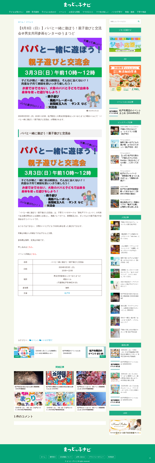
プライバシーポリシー (96, 457)
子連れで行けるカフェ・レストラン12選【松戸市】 (128, 131)
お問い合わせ (80, 457)
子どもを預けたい (16, 12)
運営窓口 (53, 457)
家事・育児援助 (32, 12)
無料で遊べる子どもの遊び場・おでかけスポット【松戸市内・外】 (129, 144)
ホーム (20, 22)
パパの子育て (117, 12)
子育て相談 (141, 12)
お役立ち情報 (74, 12)
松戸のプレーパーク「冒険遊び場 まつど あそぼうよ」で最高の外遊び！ (129, 176)
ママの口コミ (87, 12)
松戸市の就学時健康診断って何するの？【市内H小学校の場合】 (129, 191)
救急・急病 (129, 12)
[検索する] (138, 21)
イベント (62, 12)
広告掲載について (66, 457)
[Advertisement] (60, 319)
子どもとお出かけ (49, 12)
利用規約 (111, 457)
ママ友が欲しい (102, 12)
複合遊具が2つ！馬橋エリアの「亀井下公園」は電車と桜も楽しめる (129, 204)
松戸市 (67, 293)
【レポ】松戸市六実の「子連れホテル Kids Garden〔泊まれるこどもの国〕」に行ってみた (129, 160)
